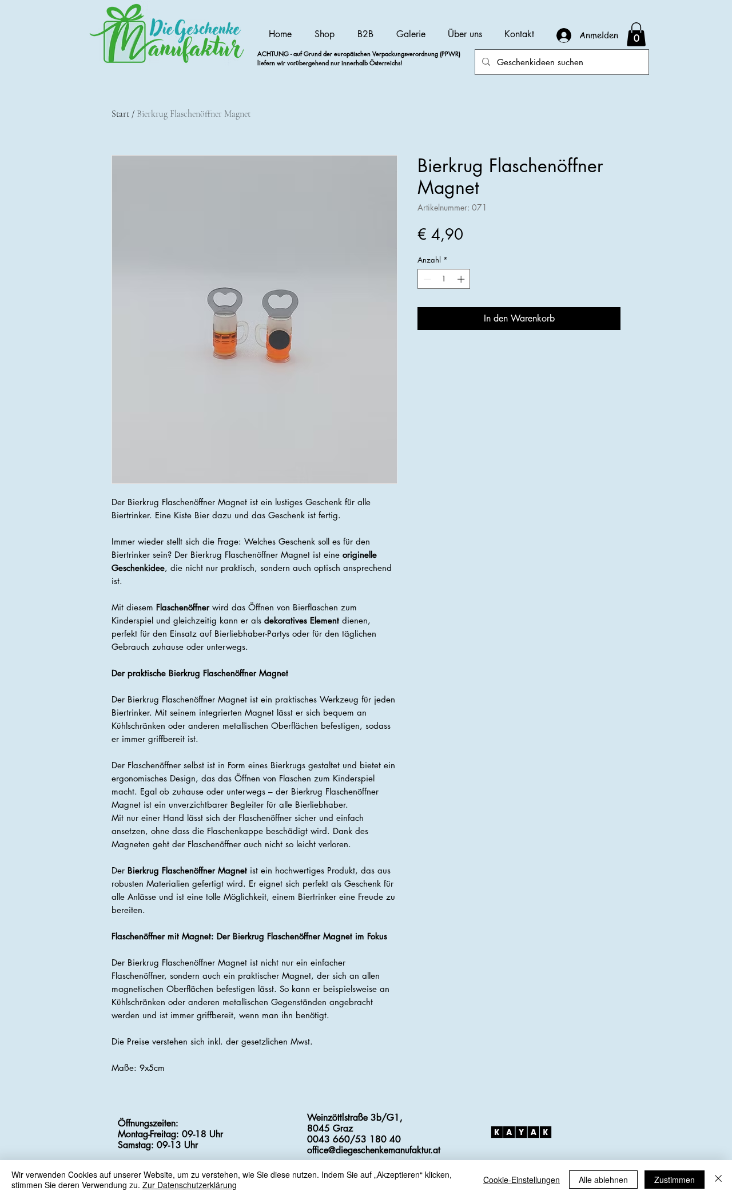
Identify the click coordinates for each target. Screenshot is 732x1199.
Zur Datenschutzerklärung (189, 1184)
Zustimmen (674, 1179)
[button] (636, 34)
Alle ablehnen (603, 1179)
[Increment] (462, 279)
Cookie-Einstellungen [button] (521, 1179)
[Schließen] (718, 1179)
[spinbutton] (444, 279)
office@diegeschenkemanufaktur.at (373, 1150)
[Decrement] (426, 279)
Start (120, 114)
